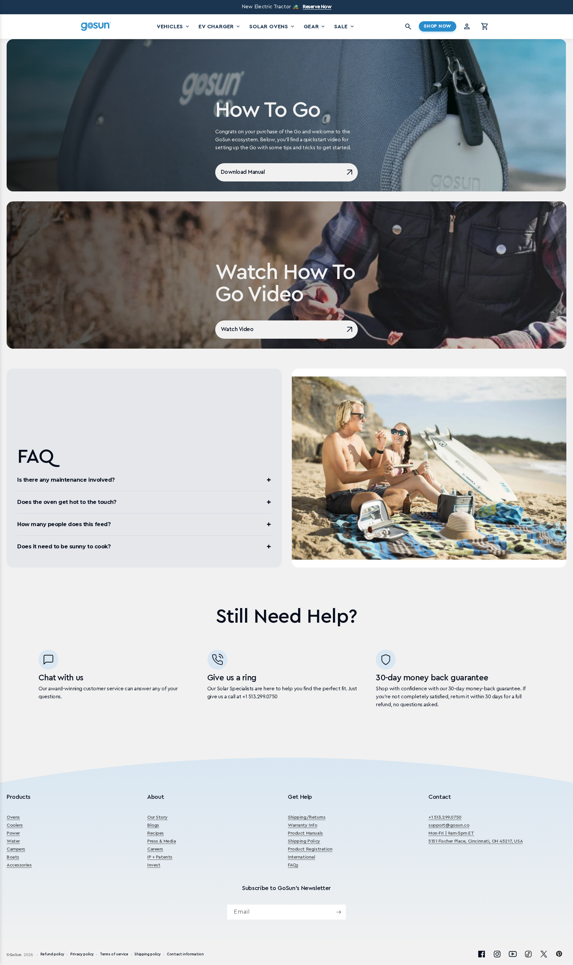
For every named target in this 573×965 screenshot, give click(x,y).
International (301, 857)
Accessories (19, 865)
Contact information (185, 954)
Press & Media (161, 841)
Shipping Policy (304, 841)
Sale (344, 26)
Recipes (155, 833)
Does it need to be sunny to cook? (63, 546)
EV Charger (220, 26)
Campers (16, 849)
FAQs (293, 865)
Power (13, 833)
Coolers (15, 825)
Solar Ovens (272, 26)
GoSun (16, 955)
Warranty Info (302, 825)
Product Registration (310, 849)
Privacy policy (82, 954)
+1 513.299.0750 (445, 817)
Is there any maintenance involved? (66, 480)
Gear (315, 26)
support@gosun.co (448, 825)
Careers (155, 849)
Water (13, 841)
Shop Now (437, 26)
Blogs (153, 825)
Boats (13, 857)
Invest (153, 865)
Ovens (13, 817)
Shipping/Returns (306, 817)
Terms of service (114, 954)
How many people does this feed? (63, 524)
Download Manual (243, 172)
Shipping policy (147, 954)
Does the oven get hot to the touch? (66, 502)
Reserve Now (317, 6)
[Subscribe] (338, 912)
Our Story (157, 817)
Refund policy (52, 954)
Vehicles (173, 26)
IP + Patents (159, 857)
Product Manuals (305, 833)
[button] (485, 26)
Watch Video (237, 329)
